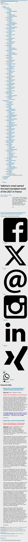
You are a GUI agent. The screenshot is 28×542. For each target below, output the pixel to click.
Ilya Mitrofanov (9, 96)
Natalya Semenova (10, 129)
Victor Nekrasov (9, 101)
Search (2, 2)
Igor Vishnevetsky (10, 164)
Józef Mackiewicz (10, 80)
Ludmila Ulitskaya (10, 150)
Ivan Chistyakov (9, 19)
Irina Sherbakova (9, 133)
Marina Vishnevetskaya (11, 160)
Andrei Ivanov (9, 50)
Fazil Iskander (9, 45)
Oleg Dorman (9, 32)
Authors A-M (6, 7)
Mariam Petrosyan (10, 120)
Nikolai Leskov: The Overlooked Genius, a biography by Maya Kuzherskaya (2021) (13, 389)
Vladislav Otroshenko (10, 110)
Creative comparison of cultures (15, 175)
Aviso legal (2, 535)
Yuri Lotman (8, 73)
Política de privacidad (7, 535)
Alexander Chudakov (10, 24)
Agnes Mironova (9, 93)
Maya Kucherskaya (10, 68)
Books (10, 10)
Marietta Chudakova (10, 28)
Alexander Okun (9, 104)
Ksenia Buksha (9, 17)
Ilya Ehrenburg (9, 39)
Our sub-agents (6, 176)
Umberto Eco (9, 35)
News (4, 6)
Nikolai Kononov (10, 61)
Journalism (11, 155)
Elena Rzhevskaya (10, 126)
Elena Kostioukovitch (10, 63)
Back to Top (3, 538)
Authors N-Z (6, 100)
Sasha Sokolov (9, 144)
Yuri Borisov (8, 8)
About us (5, 178)
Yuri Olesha (8, 106)
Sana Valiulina (9, 157)
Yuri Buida (8, 12)
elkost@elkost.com (3, 532)
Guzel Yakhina (9, 171)
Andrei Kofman (9, 57)
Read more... (6, 417)
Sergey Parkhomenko (10, 116)
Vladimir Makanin (10, 84)
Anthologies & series (10, 173)
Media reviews (12, 14)
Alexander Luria (9, 77)
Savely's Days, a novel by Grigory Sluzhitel (14, 420)
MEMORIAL (9, 91)
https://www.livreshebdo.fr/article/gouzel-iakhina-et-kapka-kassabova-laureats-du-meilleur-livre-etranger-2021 (13, 213)
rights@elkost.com (20, 528)
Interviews (11, 67)
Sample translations (13, 11)
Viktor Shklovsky (10, 140)
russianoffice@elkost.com (19, 533)
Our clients (5, 177)
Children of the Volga (16, 198)
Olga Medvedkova (10, 88)
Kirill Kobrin (9, 55)
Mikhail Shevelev (10, 137)
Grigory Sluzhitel (9, 142)
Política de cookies (14, 535)
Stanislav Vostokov (10, 169)
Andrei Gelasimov (10, 43)
